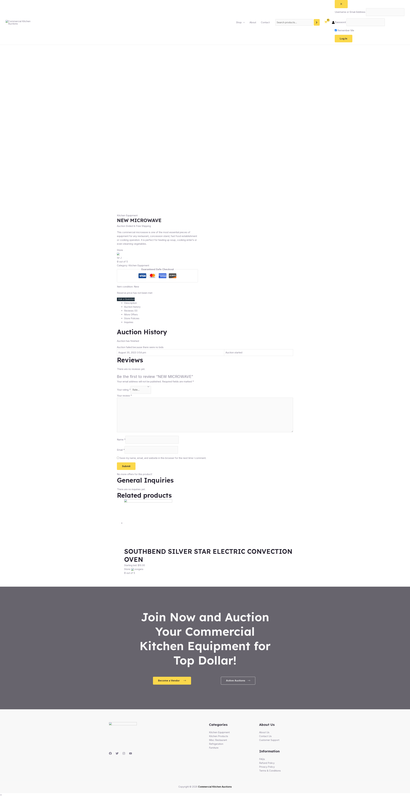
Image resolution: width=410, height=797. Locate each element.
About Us (264, 732)
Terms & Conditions (270, 770)
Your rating (124, 389)
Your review (124, 395)
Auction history (132, 306)
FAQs (262, 759)
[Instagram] (123, 753)
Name (121, 439)
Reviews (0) (131, 310)
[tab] (208, 303)
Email (121, 449)
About (253, 22)
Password (340, 22)
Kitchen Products (218, 736)
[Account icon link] (333, 22)
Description (130, 302)
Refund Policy (267, 762)
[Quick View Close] (1, 795)
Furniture (213, 747)
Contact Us (265, 736)
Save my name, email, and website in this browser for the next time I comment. (163, 458)
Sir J (119, 257)
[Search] (317, 22)
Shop (239, 22)
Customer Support (269, 740)
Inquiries (128, 322)
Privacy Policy (267, 766)
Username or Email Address (350, 11)
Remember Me (345, 30)
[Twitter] (117, 753)
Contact (265, 22)
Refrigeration (216, 743)
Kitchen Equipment (127, 215)
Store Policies (131, 318)
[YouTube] (130, 753)
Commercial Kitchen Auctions (215, 786)
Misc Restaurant (218, 740)
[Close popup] (341, 4)
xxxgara (139, 569)
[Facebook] (110, 753)
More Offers (131, 314)
